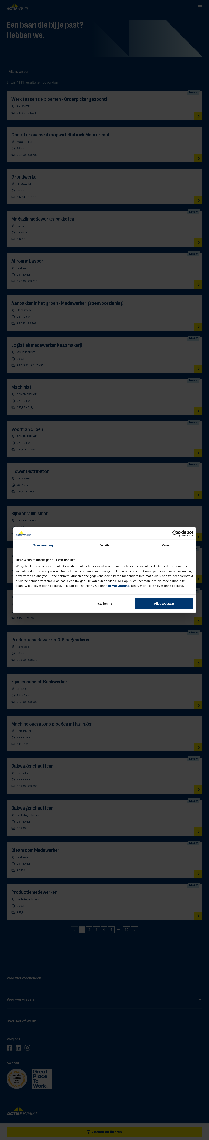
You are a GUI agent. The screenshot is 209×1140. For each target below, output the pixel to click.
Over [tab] (165, 545)
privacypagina (119, 585)
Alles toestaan (164, 603)
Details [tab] (105, 545)
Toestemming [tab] (43, 545)
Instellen (102, 603)
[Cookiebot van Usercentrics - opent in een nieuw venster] (175, 533)
